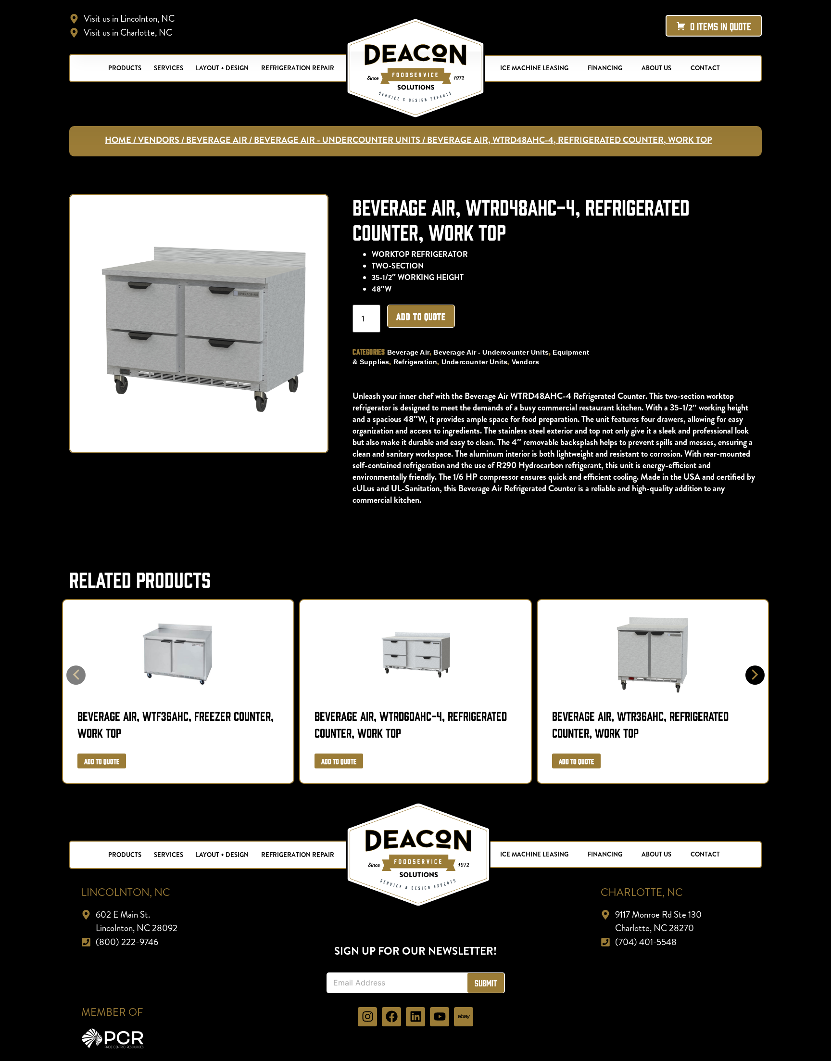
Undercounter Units (474, 362)
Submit (486, 983)
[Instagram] (367, 1016)
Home (118, 140)
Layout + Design (222, 68)
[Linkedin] (415, 1016)
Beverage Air (216, 140)
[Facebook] (391, 1016)
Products (124, 68)
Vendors (158, 140)
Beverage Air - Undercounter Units (337, 140)
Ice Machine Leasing (534, 68)
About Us (656, 68)
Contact (705, 68)
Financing (605, 68)
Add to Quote (421, 316)
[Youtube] (439, 1016)
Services (168, 68)
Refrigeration (415, 362)
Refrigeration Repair (297, 68)
